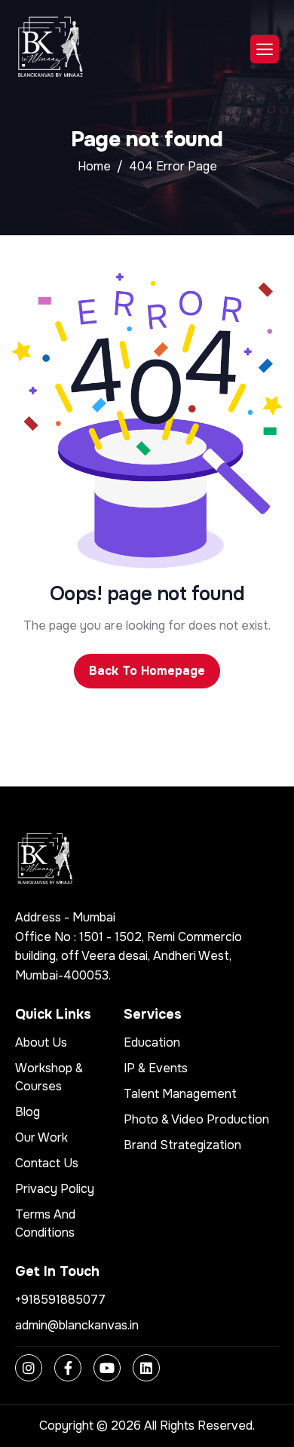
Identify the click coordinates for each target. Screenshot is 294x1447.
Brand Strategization (182, 1145)
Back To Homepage (147, 671)
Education (152, 1042)
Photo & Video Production (196, 1119)
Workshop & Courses (49, 1077)
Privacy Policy (54, 1189)
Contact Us (46, 1163)
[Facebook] (67, 1367)
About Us (41, 1042)
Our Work (41, 1137)
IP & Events (156, 1068)
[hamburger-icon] (264, 49)
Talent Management (180, 1094)
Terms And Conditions (45, 1223)
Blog (27, 1112)
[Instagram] (28, 1367)
